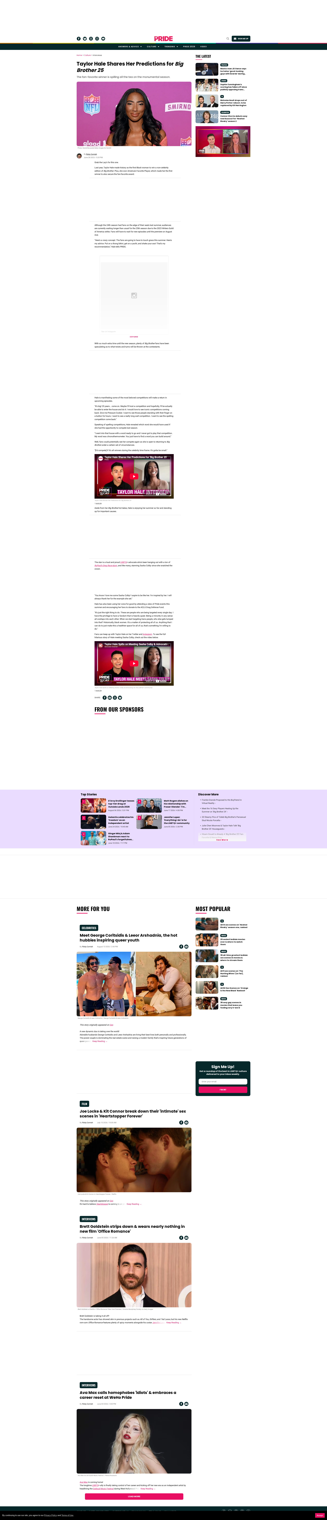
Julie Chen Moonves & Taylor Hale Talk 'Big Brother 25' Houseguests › (221, 827)
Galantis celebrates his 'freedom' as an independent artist (120, 820)
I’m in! (223, 1089)
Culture (151, 46)
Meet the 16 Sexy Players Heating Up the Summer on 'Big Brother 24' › (220, 810)
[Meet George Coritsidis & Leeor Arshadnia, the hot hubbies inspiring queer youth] (134, 983)
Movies (223, 935)
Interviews (97, 55)
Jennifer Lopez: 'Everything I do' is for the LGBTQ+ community (177, 820)
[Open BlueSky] (85, 39)
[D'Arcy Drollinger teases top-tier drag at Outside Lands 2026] (93, 805)
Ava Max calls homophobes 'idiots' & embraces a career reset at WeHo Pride (128, 1395)
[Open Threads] (91, 39)
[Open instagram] (97, 39)
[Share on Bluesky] (120, 698)
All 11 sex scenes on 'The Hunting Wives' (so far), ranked (231, 973)
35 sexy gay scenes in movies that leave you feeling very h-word (231, 1005)
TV (222, 96)
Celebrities (225, 112)
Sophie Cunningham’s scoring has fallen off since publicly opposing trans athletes (233, 88)
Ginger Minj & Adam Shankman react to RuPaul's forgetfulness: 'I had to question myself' (120, 839)
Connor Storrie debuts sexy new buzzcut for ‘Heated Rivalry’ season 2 (233, 119)
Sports (223, 81)
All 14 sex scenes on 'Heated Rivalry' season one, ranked (233, 926)
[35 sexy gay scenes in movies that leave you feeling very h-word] (207, 1003)
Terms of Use (67, 1515)
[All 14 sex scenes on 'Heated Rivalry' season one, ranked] (207, 923)
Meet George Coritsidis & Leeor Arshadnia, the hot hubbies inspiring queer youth (128, 938)
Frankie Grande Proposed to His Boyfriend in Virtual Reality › (222, 801)
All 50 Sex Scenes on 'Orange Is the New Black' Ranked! (234, 989)
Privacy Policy (50, 1515)
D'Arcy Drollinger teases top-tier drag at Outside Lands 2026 (121, 803)
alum (106, 565)
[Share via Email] (110, 698)
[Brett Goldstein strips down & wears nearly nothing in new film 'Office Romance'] (134, 1275)
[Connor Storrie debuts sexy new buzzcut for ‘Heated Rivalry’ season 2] (207, 116)
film (84, 1104)
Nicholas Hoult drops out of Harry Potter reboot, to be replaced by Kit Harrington (233, 103)
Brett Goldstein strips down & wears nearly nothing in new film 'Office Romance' (132, 1229)
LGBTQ (123, 562)
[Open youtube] (103, 39)
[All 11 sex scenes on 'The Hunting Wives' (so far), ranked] (207, 971)
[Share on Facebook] (105, 698)
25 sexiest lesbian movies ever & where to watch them (232, 942)
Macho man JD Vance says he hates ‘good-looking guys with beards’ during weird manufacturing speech (233, 73)
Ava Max (84, 1482)
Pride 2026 (189, 46)
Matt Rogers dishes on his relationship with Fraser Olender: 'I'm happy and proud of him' (176, 806)
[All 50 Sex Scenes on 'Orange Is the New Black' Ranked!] (207, 987)
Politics (224, 65)
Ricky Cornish (91, 154)
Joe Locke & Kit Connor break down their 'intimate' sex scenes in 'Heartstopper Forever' (133, 1114)
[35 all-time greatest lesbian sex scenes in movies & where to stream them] (207, 955)
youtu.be (99, 503)
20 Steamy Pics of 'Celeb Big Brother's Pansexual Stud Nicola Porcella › (224, 819)
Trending (169, 46)
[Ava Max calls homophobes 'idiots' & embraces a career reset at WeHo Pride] (134, 1441)
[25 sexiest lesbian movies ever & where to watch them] (207, 939)
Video (203, 46)
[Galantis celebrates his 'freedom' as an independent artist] (93, 821)
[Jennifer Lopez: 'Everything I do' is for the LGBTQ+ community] (149, 821)
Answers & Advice (128, 46)
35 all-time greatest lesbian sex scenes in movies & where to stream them (234, 958)
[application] (223, 141)
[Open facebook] (79, 39)
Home (79, 55)
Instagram (147, 634)
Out (111, 1025)
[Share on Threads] (115, 698)
